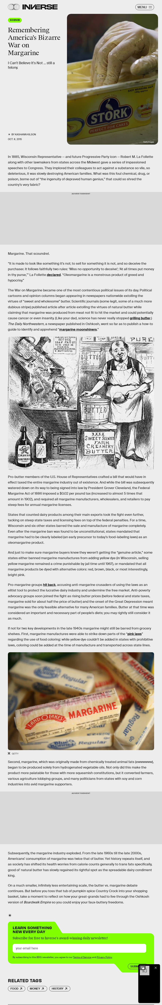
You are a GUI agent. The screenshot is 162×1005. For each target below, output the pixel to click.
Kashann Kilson (25, 134)
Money (35, 988)
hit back (49, 585)
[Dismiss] (156, 967)
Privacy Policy (104, 957)
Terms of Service (82, 957)
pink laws (134, 634)
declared (54, 275)
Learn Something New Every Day (32, 929)
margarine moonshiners (78, 329)
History (57, 988)
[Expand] (142, 967)
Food (14, 988)
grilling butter (140, 318)
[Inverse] (40, 7)
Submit (135, 966)
